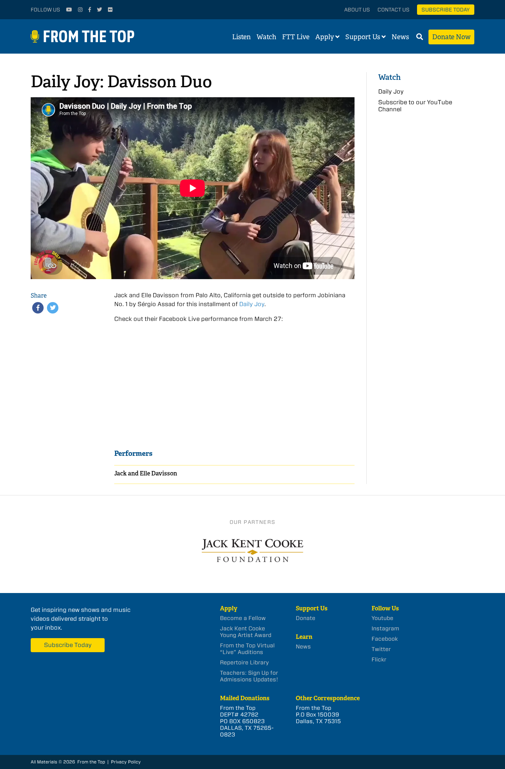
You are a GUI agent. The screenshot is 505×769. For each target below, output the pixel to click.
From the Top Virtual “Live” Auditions (247, 648)
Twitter (381, 649)
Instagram (385, 628)
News (400, 37)
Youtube (382, 618)
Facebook (385, 639)
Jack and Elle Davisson (145, 473)
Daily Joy (251, 304)
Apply (324, 37)
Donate (305, 618)
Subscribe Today (445, 10)
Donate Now (451, 37)
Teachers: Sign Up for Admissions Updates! (249, 676)
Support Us (362, 37)
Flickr (379, 659)
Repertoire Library (244, 662)
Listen (241, 37)
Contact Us (393, 10)
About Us (357, 10)
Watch (266, 37)
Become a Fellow (243, 618)
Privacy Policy (126, 762)
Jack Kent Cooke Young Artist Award (245, 631)
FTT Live (295, 37)
